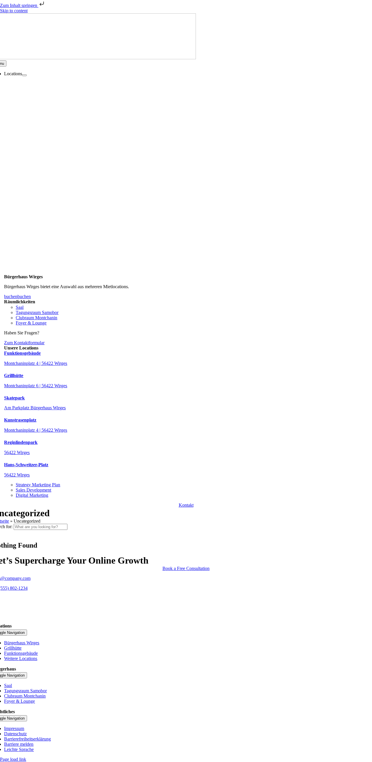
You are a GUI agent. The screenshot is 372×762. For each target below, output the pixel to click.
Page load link (13, 759)
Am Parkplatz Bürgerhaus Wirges (35, 407)
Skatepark (14, 397)
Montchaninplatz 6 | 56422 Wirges (35, 385)
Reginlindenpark (20, 442)
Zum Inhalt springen (19, 5)
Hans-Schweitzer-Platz (26, 464)
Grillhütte (13, 375)
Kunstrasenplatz (20, 419)
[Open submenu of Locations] (24, 75)
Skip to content (14, 10)
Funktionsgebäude (22, 353)
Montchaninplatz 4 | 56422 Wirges (35, 363)
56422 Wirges (17, 452)
